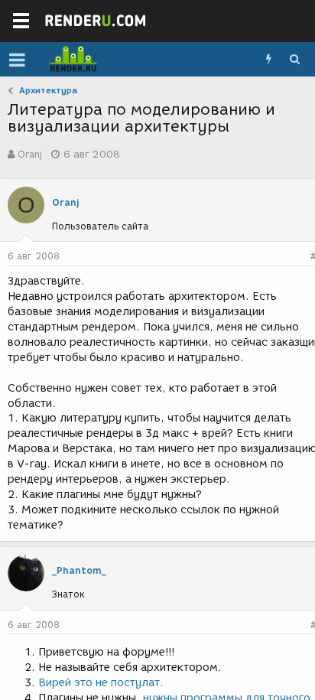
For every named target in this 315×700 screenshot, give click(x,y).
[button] (17, 59)
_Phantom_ (79, 570)
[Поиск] (294, 59)
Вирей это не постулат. (101, 682)
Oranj (30, 154)
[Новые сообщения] (268, 59)
